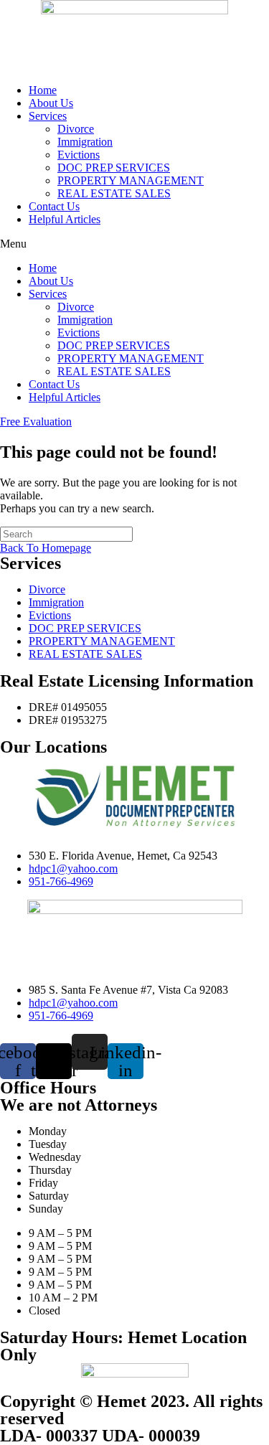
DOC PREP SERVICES (113, 167)
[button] (134, 243)
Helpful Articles (64, 219)
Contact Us (54, 206)
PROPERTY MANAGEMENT (130, 180)
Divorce (75, 129)
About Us (51, 103)
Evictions (78, 155)
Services (48, 116)
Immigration (85, 142)
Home (43, 90)
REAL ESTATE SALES (114, 193)
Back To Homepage (45, 548)
